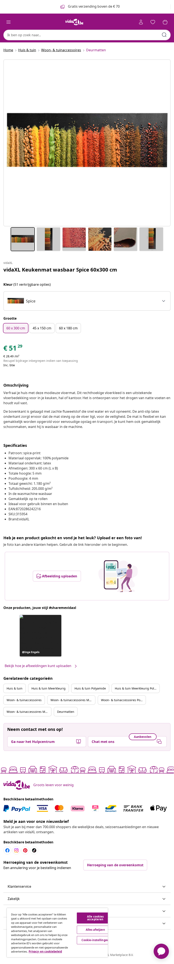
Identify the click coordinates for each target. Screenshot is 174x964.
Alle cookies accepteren (95, 918)
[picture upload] (118, 576)
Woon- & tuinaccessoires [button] (24, 700)
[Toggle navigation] (8, 22)
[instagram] (16, 850)
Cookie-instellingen (95, 940)
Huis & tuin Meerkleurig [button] (48, 688)
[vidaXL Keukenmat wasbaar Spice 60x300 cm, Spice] (87, 143)
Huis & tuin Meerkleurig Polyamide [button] (137, 688)
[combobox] (87, 35)
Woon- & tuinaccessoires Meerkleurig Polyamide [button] (29, 712)
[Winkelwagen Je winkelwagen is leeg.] (165, 22)
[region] (57, 932)
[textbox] (21, 301)
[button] (40, 635)
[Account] (140, 22)
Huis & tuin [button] (14, 688)
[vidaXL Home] (74, 22)
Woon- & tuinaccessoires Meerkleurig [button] (73, 700)
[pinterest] (25, 850)
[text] (13, 349)
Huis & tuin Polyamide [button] (90, 688)
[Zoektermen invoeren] (164, 34)
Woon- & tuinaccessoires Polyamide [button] (123, 700)
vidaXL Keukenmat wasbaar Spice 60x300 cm (60, 269)
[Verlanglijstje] (152, 22)
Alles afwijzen (95, 930)
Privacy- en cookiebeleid (45, 951)
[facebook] (7, 850)
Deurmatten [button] (65, 712)
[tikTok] (34, 850)
